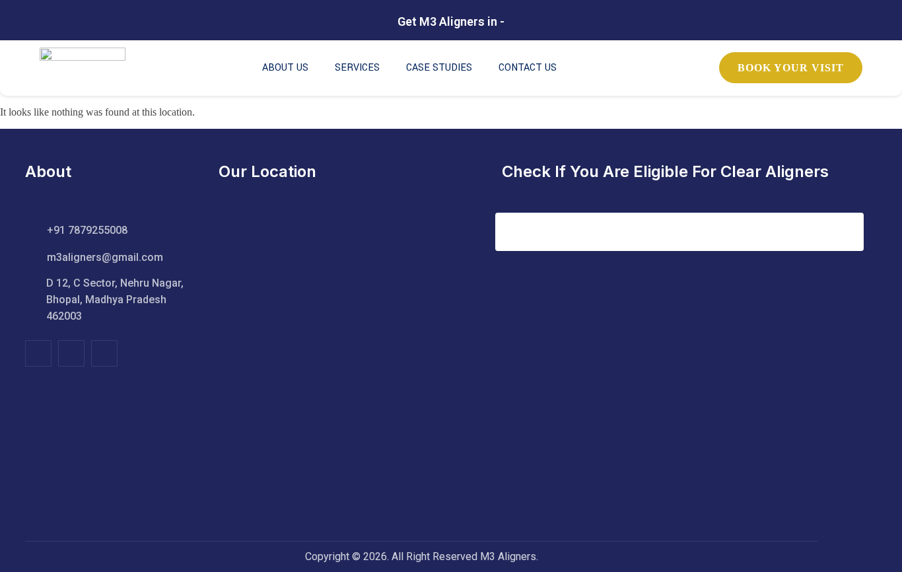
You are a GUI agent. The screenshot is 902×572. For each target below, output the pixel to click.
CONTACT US (528, 68)
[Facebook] (38, 353)
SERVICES (357, 68)
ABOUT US (285, 68)
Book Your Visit (791, 67)
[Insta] (71, 353)
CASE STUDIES (439, 68)
